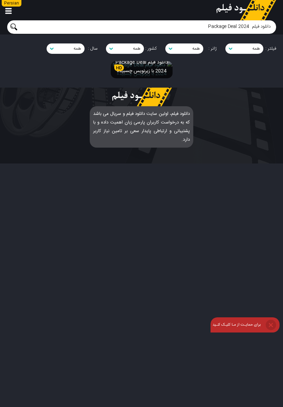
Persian (11, 3)
